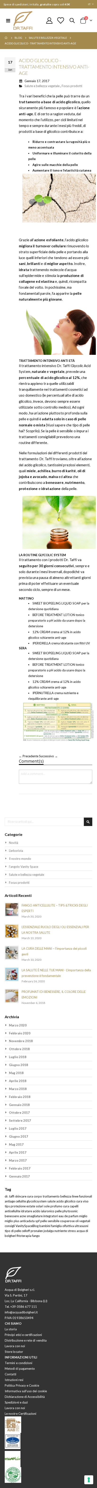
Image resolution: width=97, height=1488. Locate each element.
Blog (18, 37)
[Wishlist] (60, 20)
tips (8, 1206)
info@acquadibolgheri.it (21, 1312)
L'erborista (16, 851)
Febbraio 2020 (19, 1033)
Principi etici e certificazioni (23, 1335)
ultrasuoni (81, 1226)
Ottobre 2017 (19, 1112)
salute (51, 1201)
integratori (51, 1216)
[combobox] (48, 822)
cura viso (82, 1201)
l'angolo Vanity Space (23, 866)
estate (31, 1206)
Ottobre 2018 (19, 1049)
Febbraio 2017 (19, 1168)
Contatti (10, 1374)
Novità (13, 843)
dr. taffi (10, 1196)
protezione (18, 1206)
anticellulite (13, 1211)
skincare (21, 1196)
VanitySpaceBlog (27, 1226)
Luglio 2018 (17, 1057)
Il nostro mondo (20, 859)
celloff (26, 1231)
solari (40, 1206)
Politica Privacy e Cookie (22, 1385)
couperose (67, 1221)
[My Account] (49, 20)
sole (47, 1206)
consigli (10, 1226)
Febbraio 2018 (19, 1097)
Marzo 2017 (18, 1160)
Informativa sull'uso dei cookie (26, 1391)
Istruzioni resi (14, 1380)
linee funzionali (82, 1196)
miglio (83, 1216)
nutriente (61, 1231)
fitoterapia (24, 1236)
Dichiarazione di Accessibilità (25, 1397)
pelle (58, 1211)
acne (23, 1216)
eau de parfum (69, 1216)
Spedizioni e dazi (16, 1402)
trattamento (51, 1196)
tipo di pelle (13, 1231)
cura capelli (70, 1206)
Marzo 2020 (18, 1025)
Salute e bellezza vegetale (48, 37)
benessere (12, 1216)
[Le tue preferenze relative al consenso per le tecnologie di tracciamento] (88, 1479)
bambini (45, 1226)
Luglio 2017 (17, 1128)
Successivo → (48, 756)
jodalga (49, 1231)
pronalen (37, 1231)
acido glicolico (66, 1201)
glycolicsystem (37, 1201)
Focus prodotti (72, 86)
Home (6, 38)
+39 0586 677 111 (23, 1306)
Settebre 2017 (20, 1120)
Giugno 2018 (18, 1065)
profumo (56, 1206)
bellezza (66, 1196)
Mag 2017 (16, 1144)
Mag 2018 (16, 1073)
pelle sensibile (50, 1221)
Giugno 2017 (18, 1136)
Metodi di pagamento (20, 1368)
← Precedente (29, 756)
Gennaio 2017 (19, 1176)
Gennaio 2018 (19, 1105)
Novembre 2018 (21, 1041)
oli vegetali (82, 1221)
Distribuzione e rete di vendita (26, 1340)
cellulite (21, 1201)
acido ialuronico (44, 1211)
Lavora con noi (15, 1346)
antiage (10, 1201)
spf (37, 1221)
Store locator (14, 1352)
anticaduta (27, 1221)
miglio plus (12, 1221)
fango (36, 1236)
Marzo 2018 (18, 1089)
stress (72, 1231)
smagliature (35, 1216)
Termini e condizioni (18, 1363)
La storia (11, 1329)
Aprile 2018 (17, 1081)
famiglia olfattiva (63, 1226)
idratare (27, 1211)
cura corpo (35, 1196)
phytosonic (70, 1211)
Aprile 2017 (17, 1152)
